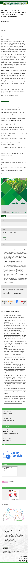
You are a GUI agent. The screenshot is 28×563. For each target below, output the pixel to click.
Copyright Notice (8, 429)
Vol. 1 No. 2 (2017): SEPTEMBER (16, 7)
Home (2, 7)
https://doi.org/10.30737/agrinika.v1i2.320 (11, 25)
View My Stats (11, 481)
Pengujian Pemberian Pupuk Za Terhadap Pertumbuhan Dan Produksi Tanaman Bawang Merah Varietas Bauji (14, 317)
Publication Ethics (8, 418)
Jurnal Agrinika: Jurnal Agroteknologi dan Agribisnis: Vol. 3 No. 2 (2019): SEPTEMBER (14, 320)
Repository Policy (8, 440)
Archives (7, 7)
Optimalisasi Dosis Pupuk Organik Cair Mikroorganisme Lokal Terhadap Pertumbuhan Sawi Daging (15, 343)
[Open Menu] (1, 2)
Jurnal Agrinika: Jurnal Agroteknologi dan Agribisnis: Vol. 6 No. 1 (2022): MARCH (15, 383)
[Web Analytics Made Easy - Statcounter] (5, 481)
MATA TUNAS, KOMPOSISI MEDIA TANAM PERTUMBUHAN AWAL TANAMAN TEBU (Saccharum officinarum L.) (14, 388)
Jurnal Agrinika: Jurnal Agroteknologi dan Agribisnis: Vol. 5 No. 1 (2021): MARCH (15, 361)
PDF (4, 216)
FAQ (3, 444)
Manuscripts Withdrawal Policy (11, 433)
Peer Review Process (8, 416)
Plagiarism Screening (9, 420)
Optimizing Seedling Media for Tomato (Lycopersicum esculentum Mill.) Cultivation (15, 400)
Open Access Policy (8, 431)
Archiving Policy (7, 438)
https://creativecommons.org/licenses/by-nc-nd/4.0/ (14, 252)
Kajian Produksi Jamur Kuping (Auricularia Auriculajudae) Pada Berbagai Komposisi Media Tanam (15, 327)
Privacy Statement (8, 443)
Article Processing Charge (10, 423)
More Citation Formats (9, 295)
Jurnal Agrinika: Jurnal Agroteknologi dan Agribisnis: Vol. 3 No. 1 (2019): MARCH (14, 338)
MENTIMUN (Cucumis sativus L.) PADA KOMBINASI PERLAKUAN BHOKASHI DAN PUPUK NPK (15, 351)
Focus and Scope (8, 411)
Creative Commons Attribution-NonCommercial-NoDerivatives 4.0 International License (12, 551)
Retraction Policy (8, 436)
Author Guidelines (8, 413)
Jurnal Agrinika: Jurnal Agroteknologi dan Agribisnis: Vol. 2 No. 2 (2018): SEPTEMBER (15, 391)
